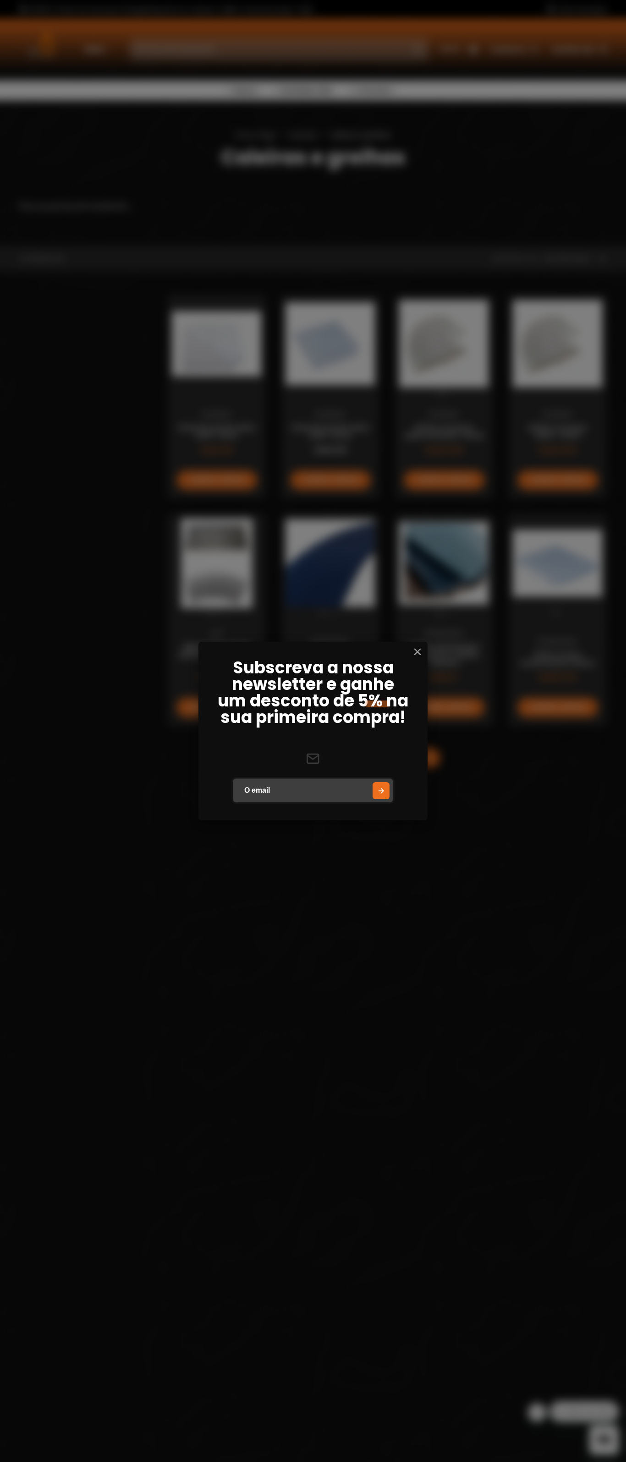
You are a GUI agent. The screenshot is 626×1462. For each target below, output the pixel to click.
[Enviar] (381, 790)
